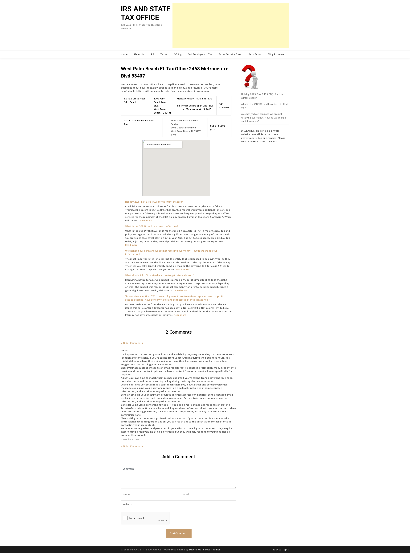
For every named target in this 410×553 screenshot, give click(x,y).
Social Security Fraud (230, 54)
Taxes (163, 54)
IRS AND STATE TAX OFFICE (146, 13)
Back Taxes (255, 54)
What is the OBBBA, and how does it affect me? (151, 226)
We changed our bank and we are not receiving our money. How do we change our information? (263, 117)
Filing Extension (276, 54)
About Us (139, 54)
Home (124, 54)
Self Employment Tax (200, 54)
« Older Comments (132, 342)
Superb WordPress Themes (204, 549)
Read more (146, 220)
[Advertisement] (230, 25)
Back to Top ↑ (280, 549)
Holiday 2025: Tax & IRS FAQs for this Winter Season (154, 201)
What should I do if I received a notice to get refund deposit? (159, 275)
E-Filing (177, 54)
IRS (152, 54)
